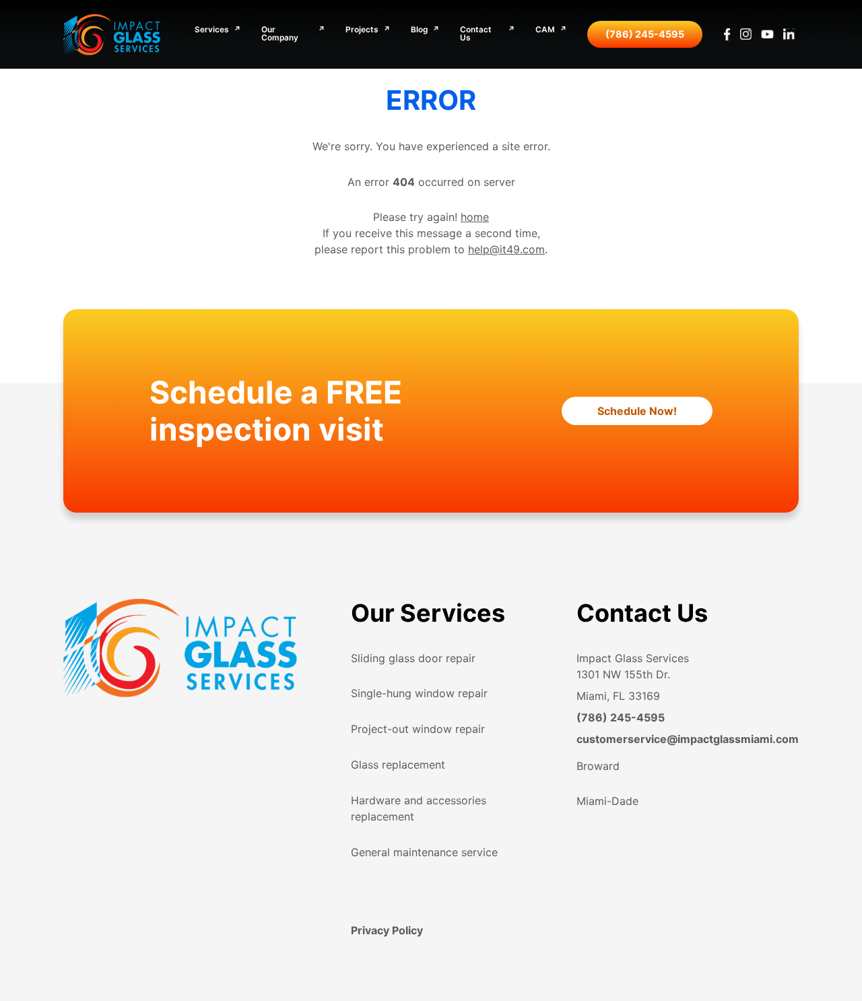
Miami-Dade (607, 801)
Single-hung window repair (419, 693)
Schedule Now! (637, 411)
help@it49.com (506, 249)
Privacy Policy (387, 930)
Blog (419, 30)
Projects (361, 30)
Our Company (279, 34)
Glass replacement (398, 764)
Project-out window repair (418, 729)
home (475, 217)
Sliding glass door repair (413, 658)
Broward (598, 766)
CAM (545, 30)
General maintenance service (424, 852)
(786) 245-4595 (644, 34)
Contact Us (476, 34)
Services (212, 30)
